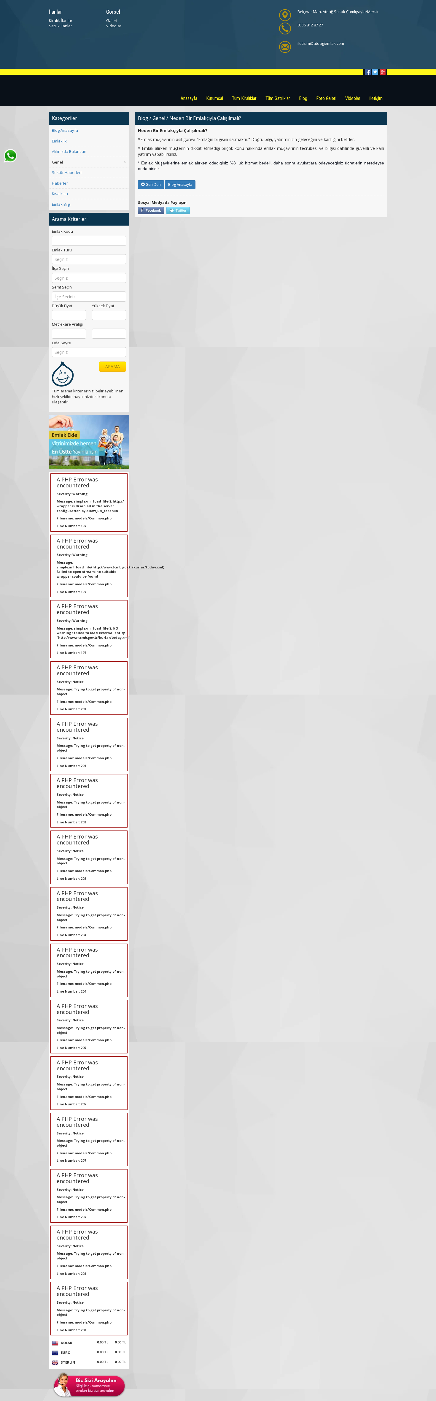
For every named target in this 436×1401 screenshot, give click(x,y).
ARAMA (112, 366)
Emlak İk (59, 141)
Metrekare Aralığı (67, 324)
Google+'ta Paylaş (202, 210)
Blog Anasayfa (65, 130)
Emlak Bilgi (61, 204)
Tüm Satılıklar (277, 98)
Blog (303, 98)
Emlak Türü (62, 250)
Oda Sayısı (61, 343)
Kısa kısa (60, 193)
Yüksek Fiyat (103, 305)
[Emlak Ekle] (89, 441)
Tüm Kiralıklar (244, 98)
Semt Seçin (62, 287)
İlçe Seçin (60, 268)
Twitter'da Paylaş (178, 210)
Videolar (113, 25)
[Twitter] (375, 72)
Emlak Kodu (62, 231)
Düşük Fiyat (62, 305)
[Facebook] (368, 72)
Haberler (60, 183)
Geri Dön (153, 184)
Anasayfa (189, 98)
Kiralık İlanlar (60, 20)
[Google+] (383, 72)
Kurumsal (214, 98)
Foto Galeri (326, 98)
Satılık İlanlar (60, 25)
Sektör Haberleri (67, 172)
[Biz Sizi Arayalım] (89, 1384)
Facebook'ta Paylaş (151, 210)
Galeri (111, 20)
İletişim (376, 98)
